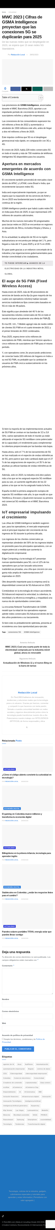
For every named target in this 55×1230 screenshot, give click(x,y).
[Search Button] (52, 4)
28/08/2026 (24, 781)
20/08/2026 (24, 899)
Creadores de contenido (12, 1082)
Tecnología (7, 1124)
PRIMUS (44, 1115)
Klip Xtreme (7, 1110)
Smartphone (32, 1119)
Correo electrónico (10, 1011)
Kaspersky (35, 1105)
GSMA (18, 523)
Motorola (6, 1115)
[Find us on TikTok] (3, 1216)
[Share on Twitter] (26, 89)
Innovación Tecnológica (12, 1101)
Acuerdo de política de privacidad (17, 1035)
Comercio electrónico (22, 1078)
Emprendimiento (9, 1092)
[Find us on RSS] (17, 1216)
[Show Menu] (3, 4)
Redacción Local (18, 55)
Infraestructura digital (30, 1096)
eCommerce (17, 1087)
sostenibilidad (45, 1119)
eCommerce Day (32, 1087)
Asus (19, 1064)
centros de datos (43, 1069)
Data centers (45, 1082)
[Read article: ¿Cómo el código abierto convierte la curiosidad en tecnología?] (27, 759)
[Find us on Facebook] (13, 1216)
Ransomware (8, 1119)
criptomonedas (31, 1082)
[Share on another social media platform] (48, 89)
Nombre (5, 999)
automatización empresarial (14, 1069)
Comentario (8, 965)
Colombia (6, 1078)
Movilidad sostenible (21, 1115)
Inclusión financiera (10, 1096)
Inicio (4, 12)
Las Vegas (20, 1110)
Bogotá (31, 1069)
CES (5, 1073)
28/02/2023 (34, 55)
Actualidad (12, 12)
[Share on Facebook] (15, 89)
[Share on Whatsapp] (37, 89)
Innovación (46, 1096)
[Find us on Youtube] (6, 1216)
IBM (40, 1092)
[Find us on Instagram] (10, 1216)
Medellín (45, 1110)
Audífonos (29, 1064)
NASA (35, 1115)
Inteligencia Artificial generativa (15, 1105)
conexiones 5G (14, 632)
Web (4, 1023)
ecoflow (6, 1087)
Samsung (20, 1119)
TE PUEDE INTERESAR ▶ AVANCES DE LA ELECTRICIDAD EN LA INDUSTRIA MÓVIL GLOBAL (25, 264)
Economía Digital (12, 808)
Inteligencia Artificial (33, 1101)
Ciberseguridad (16, 1073)
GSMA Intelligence (32, 632)
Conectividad (39, 1078)
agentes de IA (8, 1064)
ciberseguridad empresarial (36, 1073)
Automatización (42, 1064)
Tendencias (19, 1124)
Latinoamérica (32, 1110)
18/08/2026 (24, 938)
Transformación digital (36, 1124)
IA (20, 1092)
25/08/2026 (24, 860)
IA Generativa (29, 1092)
